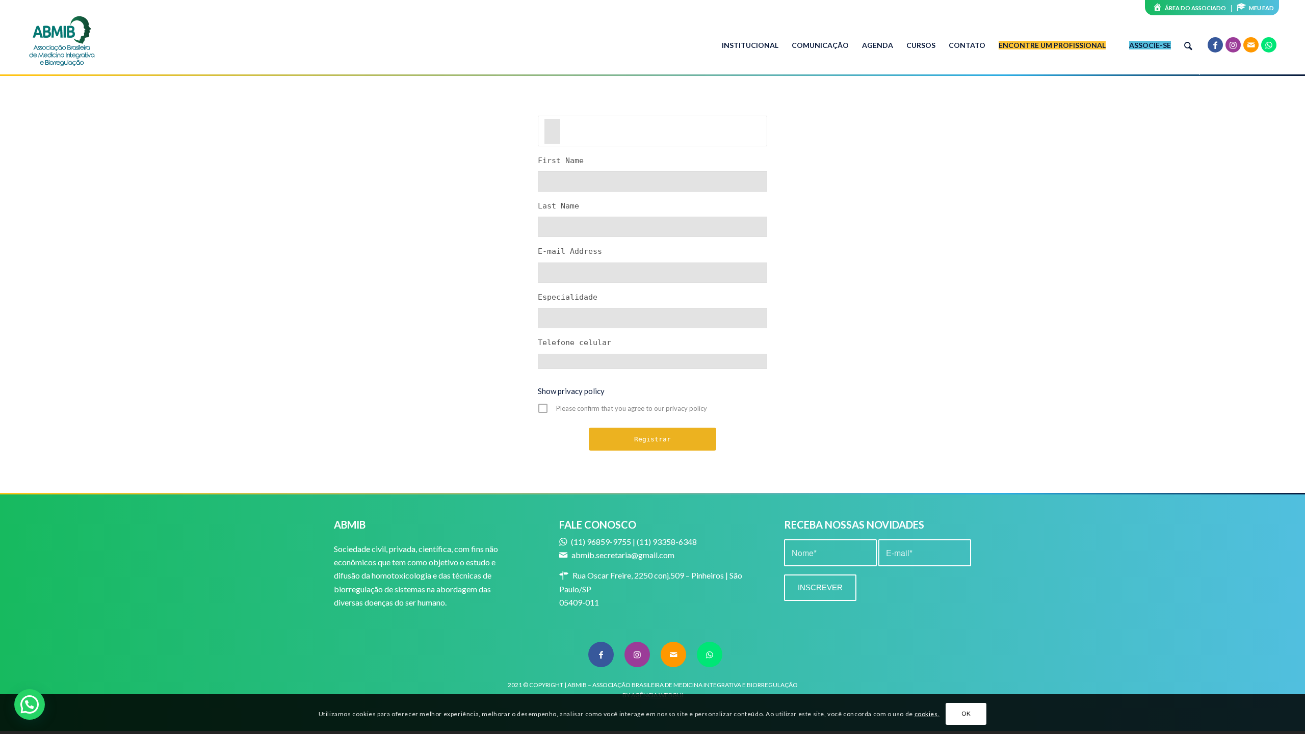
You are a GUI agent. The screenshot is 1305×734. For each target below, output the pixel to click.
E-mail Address (570, 251)
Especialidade (567, 297)
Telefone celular (574, 342)
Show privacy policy (571, 391)
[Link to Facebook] (1215, 45)
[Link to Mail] (1251, 45)
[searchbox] (552, 131)
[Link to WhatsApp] (1268, 45)
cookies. (927, 714)
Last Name (558, 206)
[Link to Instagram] (1233, 45)
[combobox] (652, 131)
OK (966, 714)
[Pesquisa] (1188, 45)
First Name (561, 160)
